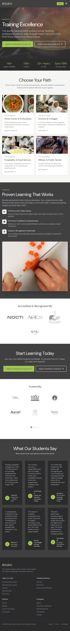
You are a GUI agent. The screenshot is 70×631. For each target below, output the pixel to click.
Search (4, 603)
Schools (39, 582)
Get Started (42, 169)
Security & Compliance (44, 606)
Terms (57, 624)
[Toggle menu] (66, 4)
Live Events (6, 612)
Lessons (5, 588)
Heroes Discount (42, 609)
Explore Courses (10, 131)
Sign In (60, 4)
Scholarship (40, 612)
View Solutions (9, 172)
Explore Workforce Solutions (49, 44)
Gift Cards (5, 594)
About (38, 603)
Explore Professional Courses (16, 44)
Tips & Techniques (8, 609)
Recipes (4, 606)
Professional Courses (9, 582)
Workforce (40, 585)
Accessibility (64, 624)
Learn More (42, 131)
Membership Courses (9, 585)
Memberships (7, 591)
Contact (39, 615)
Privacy (50, 624)
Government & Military (44, 588)
